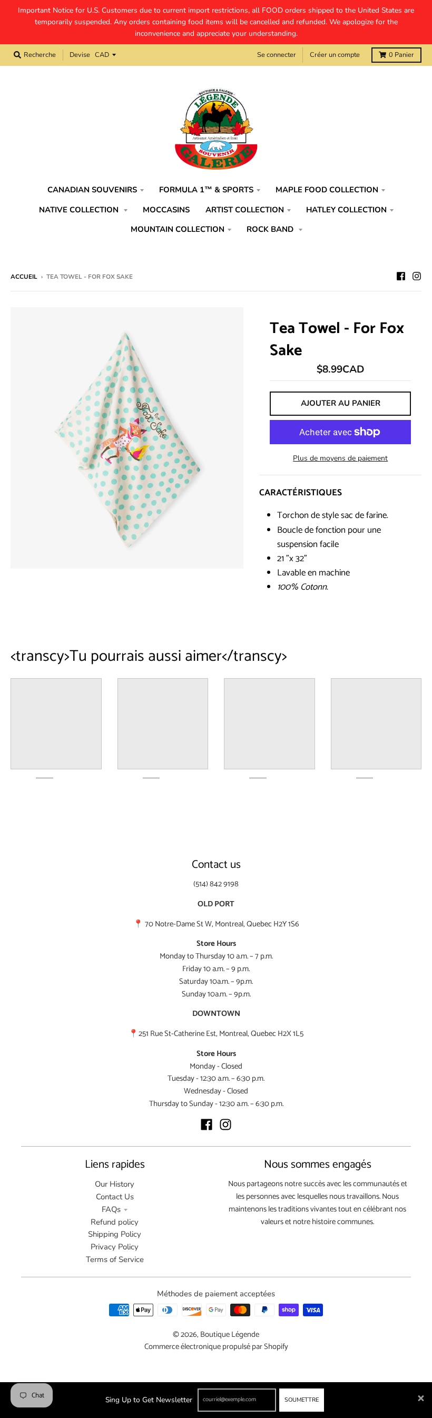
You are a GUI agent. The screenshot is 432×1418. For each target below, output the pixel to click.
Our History (114, 1184)
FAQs (111, 1209)
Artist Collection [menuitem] (244, 209)
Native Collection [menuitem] (80, 209)
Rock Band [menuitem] (271, 229)
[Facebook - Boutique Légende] (401, 276)
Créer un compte (335, 55)
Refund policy (115, 1222)
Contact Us (115, 1196)
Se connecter (276, 55)
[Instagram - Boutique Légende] (416, 276)
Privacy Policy (115, 1246)
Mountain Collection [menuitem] (177, 229)
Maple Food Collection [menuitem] (327, 189)
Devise (80, 55)
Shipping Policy (114, 1234)
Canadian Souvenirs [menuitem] (92, 189)
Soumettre (301, 1400)
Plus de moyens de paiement (340, 458)
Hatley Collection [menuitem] (346, 209)
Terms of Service (115, 1259)
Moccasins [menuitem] (166, 209)
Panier (401, 55)
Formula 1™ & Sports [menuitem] (206, 189)
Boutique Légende (229, 1334)
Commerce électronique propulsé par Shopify (216, 1347)
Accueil (24, 276)
